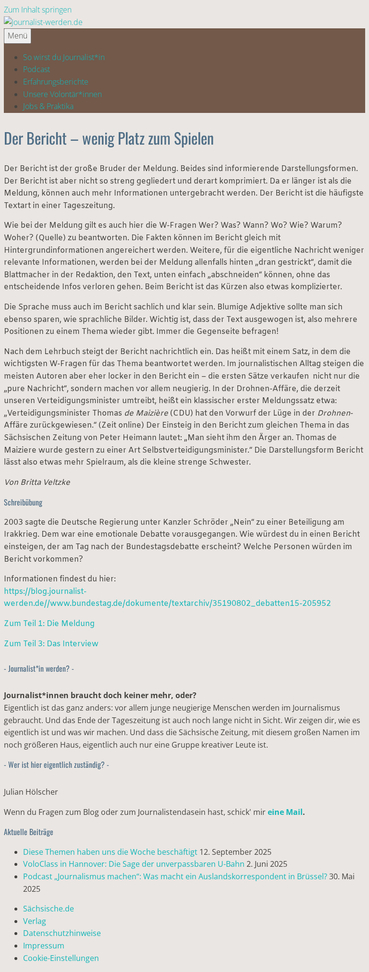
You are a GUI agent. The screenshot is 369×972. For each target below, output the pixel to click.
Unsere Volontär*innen (62, 94)
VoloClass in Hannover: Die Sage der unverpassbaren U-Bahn (134, 864)
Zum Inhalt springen (38, 9)
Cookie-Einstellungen (61, 958)
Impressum (43, 945)
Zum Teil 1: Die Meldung (49, 624)
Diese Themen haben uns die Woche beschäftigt (110, 852)
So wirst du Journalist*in (64, 57)
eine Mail (285, 812)
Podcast (36, 69)
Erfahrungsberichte (55, 81)
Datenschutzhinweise (62, 933)
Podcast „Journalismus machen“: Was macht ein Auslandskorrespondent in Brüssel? (175, 876)
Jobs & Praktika (48, 106)
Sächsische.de (48, 908)
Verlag (34, 921)
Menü (17, 35)
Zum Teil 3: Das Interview (51, 644)
